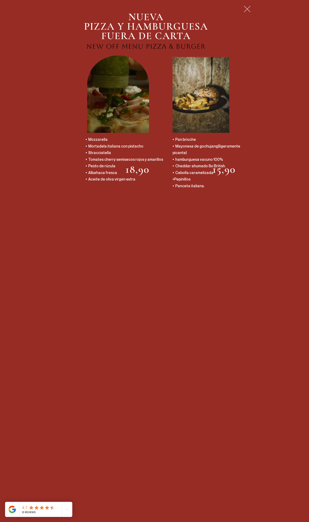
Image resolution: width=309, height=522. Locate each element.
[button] (247, 9)
